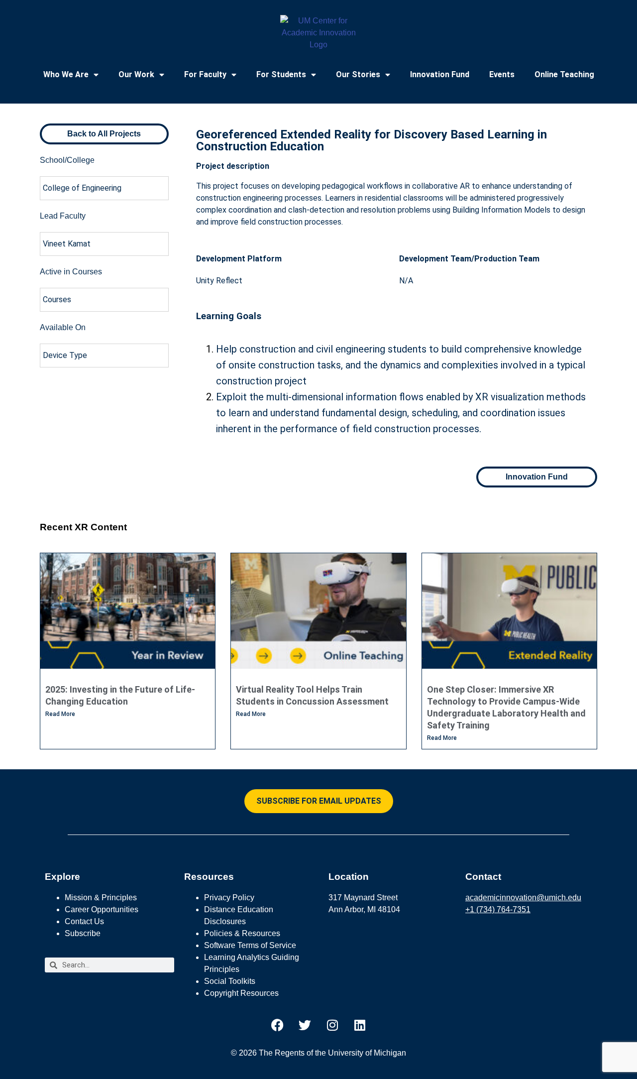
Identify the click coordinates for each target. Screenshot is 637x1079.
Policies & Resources (242, 933)
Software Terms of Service (250, 945)
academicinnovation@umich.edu (523, 897)
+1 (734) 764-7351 (498, 909)
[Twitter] (305, 1024)
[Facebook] (277, 1024)
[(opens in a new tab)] (318, 611)
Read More (60, 714)
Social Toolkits (229, 981)
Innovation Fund (439, 74)
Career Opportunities (101, 909)
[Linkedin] (359, 1024)
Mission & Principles (101, 897)
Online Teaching (564, 74)
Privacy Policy (229, 897)
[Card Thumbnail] (127, 611)
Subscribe (83, 933)
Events (502, 74)
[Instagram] (332, 1024)
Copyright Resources (241, 993)
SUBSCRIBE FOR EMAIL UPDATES (318, 801)
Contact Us (84, 921)
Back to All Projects (104, 133)
